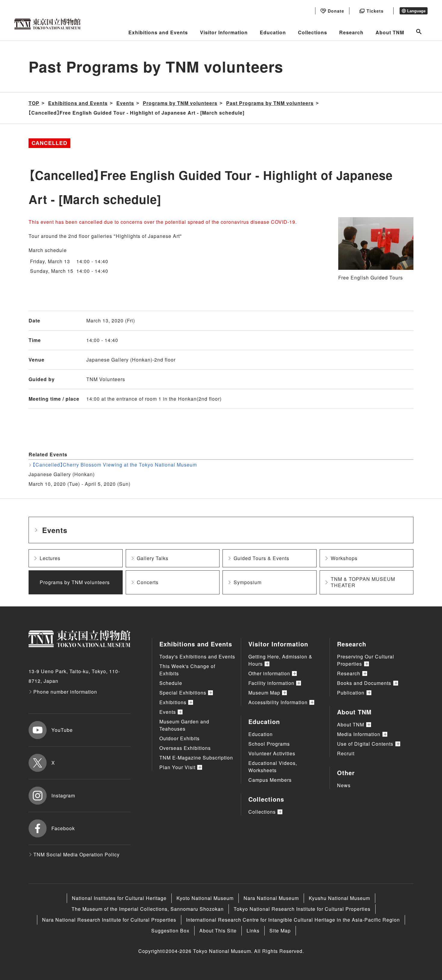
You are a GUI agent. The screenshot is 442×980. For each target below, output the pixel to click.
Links (253, 930)
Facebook (63, 828)
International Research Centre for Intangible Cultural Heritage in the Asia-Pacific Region (293, 919)
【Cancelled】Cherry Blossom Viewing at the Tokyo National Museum (115, 464)
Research (351, 32)
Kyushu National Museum (339, 898)
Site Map (280, 930)
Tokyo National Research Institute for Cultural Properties (302, 908)
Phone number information (65, 691)
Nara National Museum (271, 898)
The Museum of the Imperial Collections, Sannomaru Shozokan (148, 908)
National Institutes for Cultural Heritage (119, 898)
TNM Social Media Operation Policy (76, 854)
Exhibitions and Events (158, 32)
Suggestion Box (170, 930)
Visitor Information (224, 32)
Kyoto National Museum (205, 898)
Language (416, 11)
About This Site (218, 930)
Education (273, 32)
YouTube (62, 729)
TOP (34, 103)
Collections (312, 32)
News (344, 785)
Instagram (63, 795)
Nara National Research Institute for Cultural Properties (109, 919)
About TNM (390, 32)
